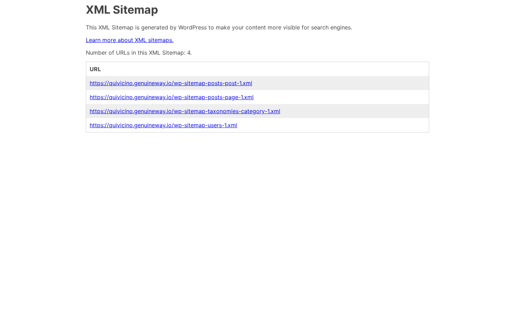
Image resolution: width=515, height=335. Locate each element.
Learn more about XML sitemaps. (129, 39)
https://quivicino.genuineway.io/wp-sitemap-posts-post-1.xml (171, 83)
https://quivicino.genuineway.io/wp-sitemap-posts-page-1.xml (172, 97)
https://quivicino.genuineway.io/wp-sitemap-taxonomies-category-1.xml (185, 111)
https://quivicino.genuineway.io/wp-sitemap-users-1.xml (163, 125)
